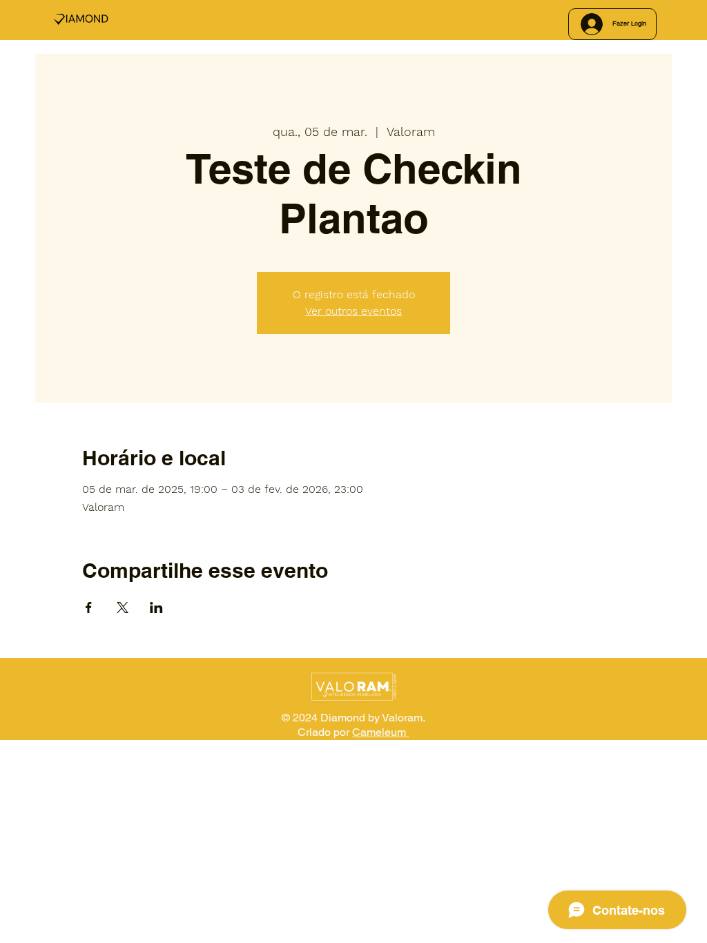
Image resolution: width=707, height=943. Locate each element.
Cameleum (380, 732)
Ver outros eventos (353, 311)
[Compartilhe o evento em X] (122, 607)
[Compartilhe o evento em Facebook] (88, 607)
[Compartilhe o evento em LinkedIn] (156, 607)
